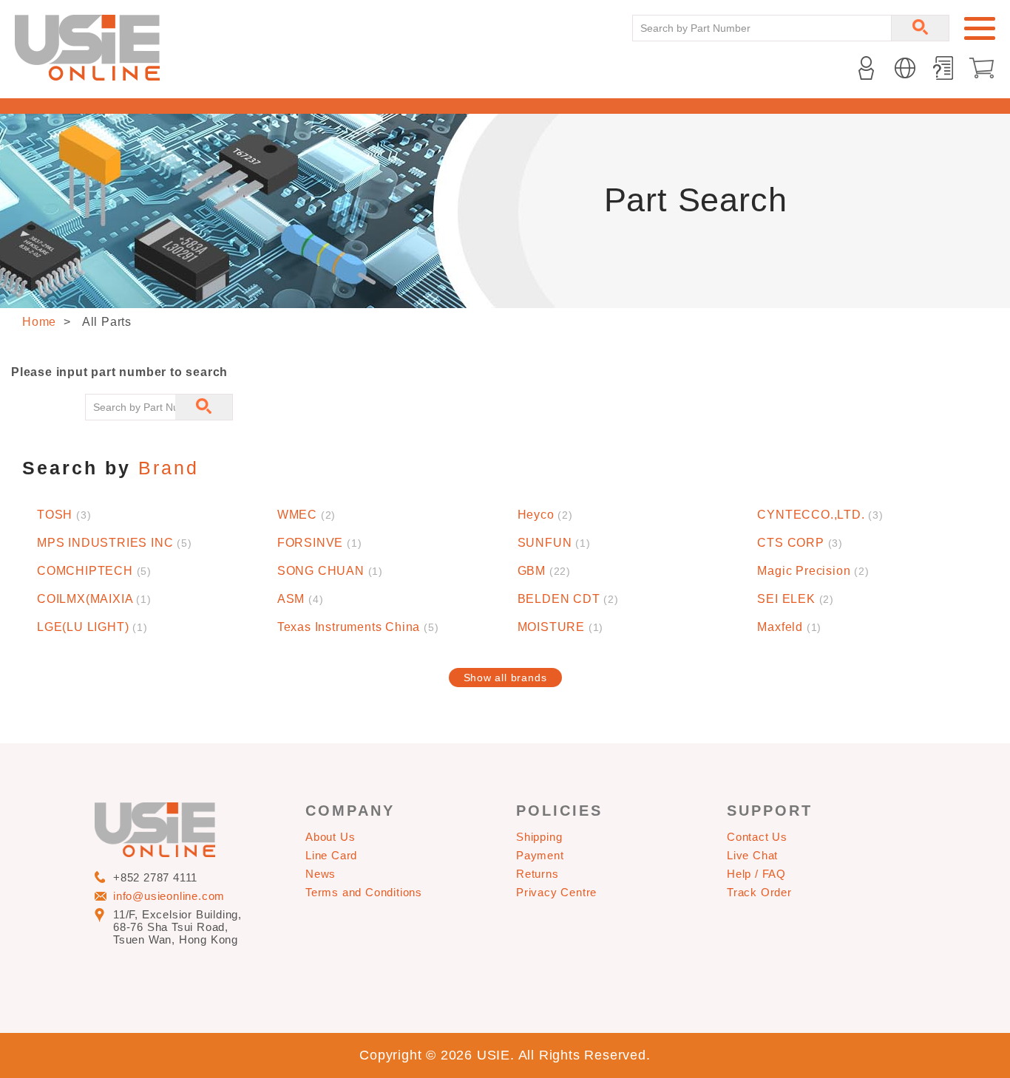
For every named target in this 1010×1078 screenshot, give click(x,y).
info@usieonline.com (169, 896)
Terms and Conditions (363, 892)
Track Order (759, 892)
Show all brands (505, 677)
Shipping (539, 836)
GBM (544, 570)
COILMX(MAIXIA (94, 599)
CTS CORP (800, 542)
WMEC (306, 514)
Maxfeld (789, 627)
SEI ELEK (795, 599)
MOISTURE (561, 627)
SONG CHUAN (330, 570)
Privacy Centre (556, 892)
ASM (300, 599)
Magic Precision (813, 570)
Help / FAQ (756, 873)
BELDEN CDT (568, 599)
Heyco (545, 514)
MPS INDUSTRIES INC (114, 542)
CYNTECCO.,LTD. (820, 514)
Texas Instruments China (358, 627)
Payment (540, 855)
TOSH (64, 514)
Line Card (331, 855)
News (320, 873)
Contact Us (757, 836)
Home (39, 321)
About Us (330, 836)
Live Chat (752, 855)
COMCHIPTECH (94, 570)
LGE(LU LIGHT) (92, 627)
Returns (537, 873)
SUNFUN (554, 542)
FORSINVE (319, 542)
